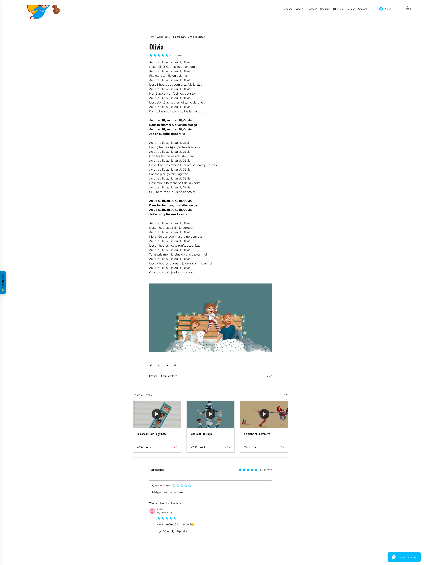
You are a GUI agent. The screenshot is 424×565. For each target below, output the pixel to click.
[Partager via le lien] (175, 365)
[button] (409, 8)
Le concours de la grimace (152, 434)
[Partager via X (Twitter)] (158, 365)
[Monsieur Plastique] (211, 414)
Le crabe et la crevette (257, 434)
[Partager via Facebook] (150, 365)
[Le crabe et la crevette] (264, 414)
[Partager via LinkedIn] (167, 365)
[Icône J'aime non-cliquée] (159, 531)
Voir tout (283, 394)
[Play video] (210, 317)
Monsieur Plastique (201, 434)
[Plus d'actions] (270, 37)
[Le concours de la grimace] (157, 414)
